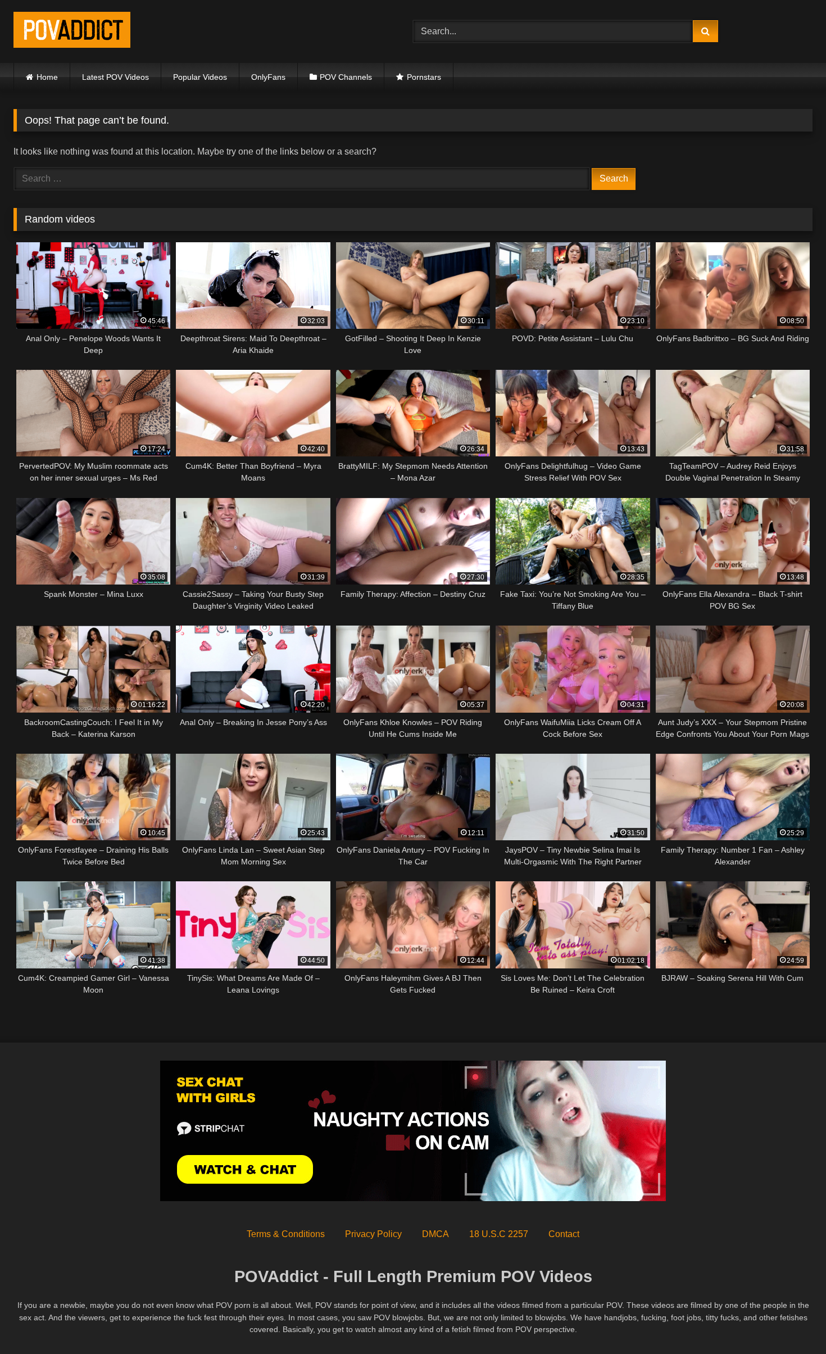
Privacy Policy (373, 1234)
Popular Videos (200, 77)
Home (47, 77)
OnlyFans (268, 77)
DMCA (435, 1234)
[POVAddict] (71, 32)
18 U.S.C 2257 (498, 1234)
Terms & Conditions (286, 1234)
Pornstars (424, 77)
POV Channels (346, 77)
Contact (563, 1234)
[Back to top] (791, 1321)
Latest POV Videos (115, 77)
